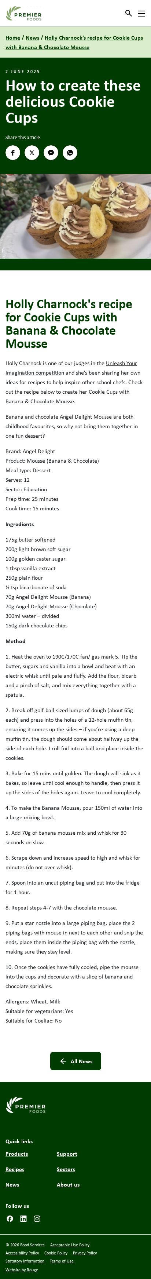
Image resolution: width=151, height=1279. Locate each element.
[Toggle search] (128, 13)
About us (68, 1184)
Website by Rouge (21, 1270)
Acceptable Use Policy (69, 1245)
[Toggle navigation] (141, 13)
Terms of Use (62, 1261)
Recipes (14, 1169)
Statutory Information (24, 1261)
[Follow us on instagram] (37, 1217)
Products (16, 1153)
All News (81, 1061)
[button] (12, 152)
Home (12, 37)
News (32, 37)
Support (67, 1153)
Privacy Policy (85, 1253)
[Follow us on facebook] (9, 1217)
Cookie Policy (55, 1253)
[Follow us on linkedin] (23, 1217)
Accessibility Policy (22, 1253)
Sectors (66, 1169)
